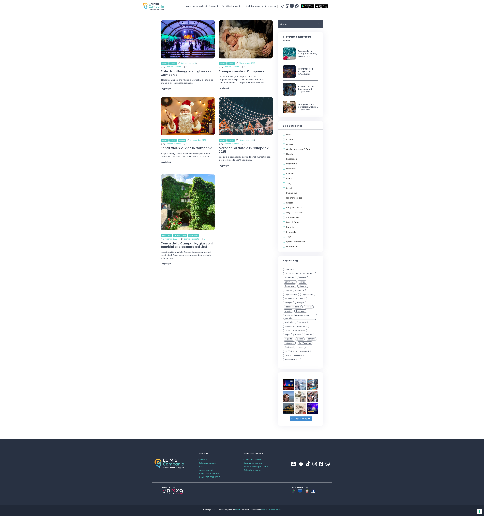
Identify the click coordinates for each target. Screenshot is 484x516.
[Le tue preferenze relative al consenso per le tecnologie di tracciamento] (479, 511)
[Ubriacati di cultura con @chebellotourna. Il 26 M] (312, 384)
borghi (302, 282)
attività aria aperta (293, 273)
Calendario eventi (252, 470)
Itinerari (290, 173)
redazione (289, 343)
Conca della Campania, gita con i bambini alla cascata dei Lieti (187, 245)
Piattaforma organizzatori (256, 466)
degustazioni (307, 294)
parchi (300, 339)
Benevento (290, 282)
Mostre (289, 144)
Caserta (302, 286)
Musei (289, 188)
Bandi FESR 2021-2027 (209, 477)
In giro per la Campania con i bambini (297, 316)
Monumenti (291, 246)
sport (301, 347)
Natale (164, 63)
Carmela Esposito (173, 67)
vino (287, 355)
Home (188, 6)
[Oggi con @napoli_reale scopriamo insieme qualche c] (312, 396)
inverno (302, 322)
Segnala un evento (253, 463)
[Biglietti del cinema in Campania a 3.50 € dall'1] (288, 384)
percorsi (311, 339)
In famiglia (193, 236)
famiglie (300, 302)
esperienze (290, 298)
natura (309, 334)
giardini (288, 311)
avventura (289, 277)
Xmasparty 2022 (292, 359)
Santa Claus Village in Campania (187, 148)
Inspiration (166, 236)
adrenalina (289, 269)
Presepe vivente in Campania (241, 71)
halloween (300, 311)
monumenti (302, 326)
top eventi (304, 351)
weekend (298, 355)
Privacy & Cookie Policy (270, 509)
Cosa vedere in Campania (206, 6)
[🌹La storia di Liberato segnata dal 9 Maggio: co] (312, 408)
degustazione (291, 294)
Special (289, 202)
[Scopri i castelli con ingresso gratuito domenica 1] (288, 408)
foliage (309, 307)
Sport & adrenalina (295, 241)
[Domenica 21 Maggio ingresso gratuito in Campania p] (300, 396)
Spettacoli (289, 347)
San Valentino (305, 343)
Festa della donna (293, 307)
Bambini (182, 140)
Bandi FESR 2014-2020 (209, 473)
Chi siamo (203, 459)
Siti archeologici (294, 198)
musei (287, 330)
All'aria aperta (180, 236)
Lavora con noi (206, 470)
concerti (288, 290)
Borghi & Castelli (294, 207)
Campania (289, 286)
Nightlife (288, 339)
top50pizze (290, 351)
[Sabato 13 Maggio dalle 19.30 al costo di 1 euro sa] (300, 408)
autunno (310, 273)
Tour (288, 237)
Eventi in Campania (231, 6)
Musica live (300, 330)
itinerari (288, 326)
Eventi (173, 63)
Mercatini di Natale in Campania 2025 (244, 150)
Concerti (290, 139)
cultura (300, 290)
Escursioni (291, 168)
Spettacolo (291, 159)
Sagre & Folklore (294, 212)
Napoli (287, 334)
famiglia (288, 302)
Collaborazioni (253, 6)
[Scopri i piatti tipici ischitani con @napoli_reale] (300, 384)
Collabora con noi (207, 463)
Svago (289, 183)
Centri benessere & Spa (298, 149)
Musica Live (291, 193)
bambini (302, 277)
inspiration (289, 322)
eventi (302, 298)
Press (201, 466)
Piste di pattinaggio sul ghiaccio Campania (186, 73)
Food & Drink (292, 222)
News (289, 134)
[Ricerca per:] (296, 24)
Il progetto (270, 6)
